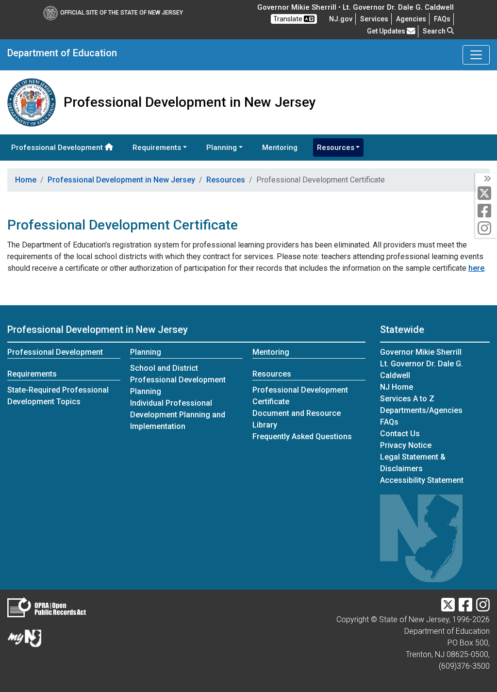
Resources (225, 179)
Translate (288, 19)
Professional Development (58, 147)
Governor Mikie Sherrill (421, 352)
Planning (145, 352)
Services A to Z (407, 398)
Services (374, 19)
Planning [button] (221, 147)
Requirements (32, 374)
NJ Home (396, 387)
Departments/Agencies (421, 410)
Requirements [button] (157, 147)
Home (25, 179)
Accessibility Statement (422, 480)
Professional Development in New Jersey (121, 179)
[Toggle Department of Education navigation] (476, 55)
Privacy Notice (405, 445)
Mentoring (280, 147)
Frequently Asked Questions (302, 436)
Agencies (411, 19)
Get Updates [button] (387, 31)
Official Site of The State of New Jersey (121, 12)
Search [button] (435, 31)
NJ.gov (340, 19)
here (476, 268)
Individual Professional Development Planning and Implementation (177, 414)
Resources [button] (335, 147)
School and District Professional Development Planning (178, 379)
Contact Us (400, 433)
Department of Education (62, 53)
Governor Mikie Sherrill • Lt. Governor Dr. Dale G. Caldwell (355, 7)
